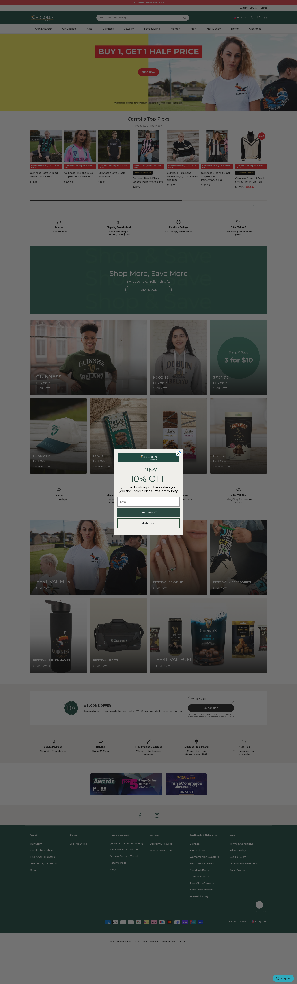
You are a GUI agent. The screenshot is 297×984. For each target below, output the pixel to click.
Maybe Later (148, 523)
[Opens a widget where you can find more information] (283, 978)
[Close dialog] (178, 453)
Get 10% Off (148, 512)
